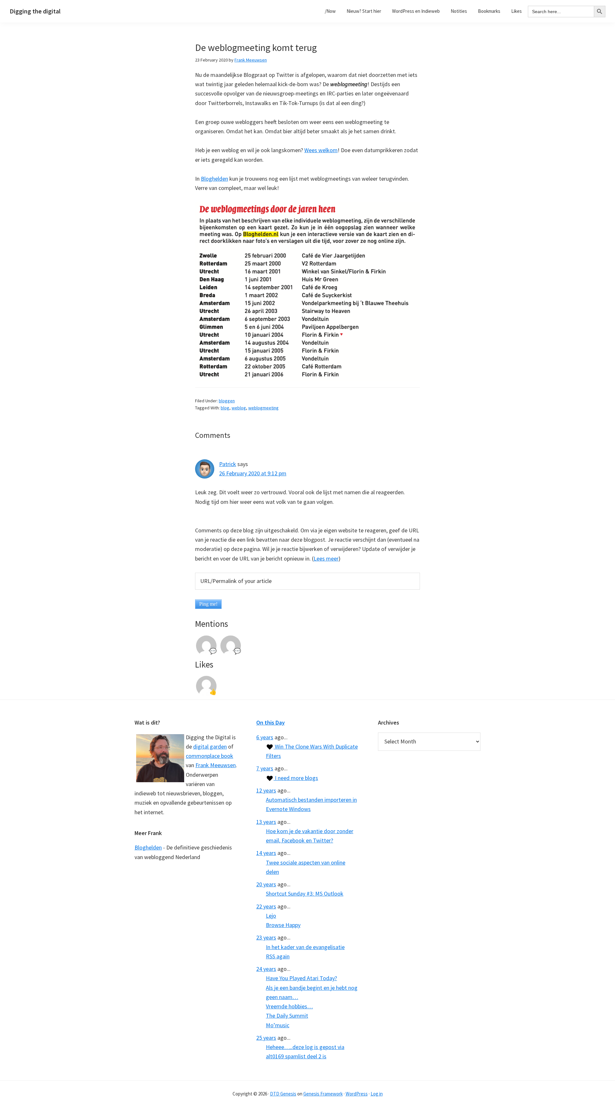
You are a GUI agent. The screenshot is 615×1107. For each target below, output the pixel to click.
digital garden (210, 746)
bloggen (227, 401)
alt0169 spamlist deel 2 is (296, 1056)
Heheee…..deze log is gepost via (305, 1047)
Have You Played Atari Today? (301, 978)
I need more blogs (296, 778)
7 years (264, 768)
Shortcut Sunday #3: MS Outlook (304, 893)
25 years (266, 1037)
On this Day (270, 722)
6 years (264, 737)
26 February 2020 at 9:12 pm (252, 473)
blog (225, 408)
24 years (266, 968)
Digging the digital (35, 11)
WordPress (357, 1094)
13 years (266, 821)
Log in (377, 1094)
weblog (239, 408)
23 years (266, 937)
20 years (266, 884)
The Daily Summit (287, 1015)
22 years (266, 906)
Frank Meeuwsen (215, 765)
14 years (266, 853)
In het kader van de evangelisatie (305, 947)
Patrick (227, 464)
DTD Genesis (283, 1094)
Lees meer (326, 558)
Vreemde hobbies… (289, 1006)
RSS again (278, 956)
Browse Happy (283, 925)
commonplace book (209, 755)
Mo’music (277, 1025)
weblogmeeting (263, 408)
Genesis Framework (323, 1094)
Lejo (271, 915)
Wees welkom (321, 150)
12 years (266, 790)
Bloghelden (214, 178)
